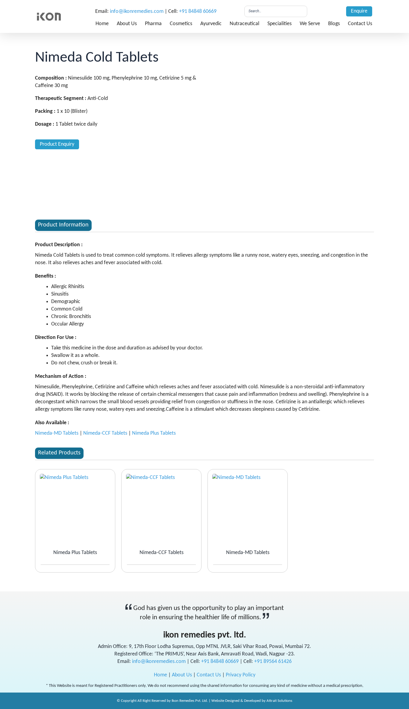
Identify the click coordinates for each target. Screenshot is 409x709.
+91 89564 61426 (273, 661)
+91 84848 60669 (197, 11)
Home (102, 24)
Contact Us (360, 24)
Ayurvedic (211, 24)
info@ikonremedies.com (136, 11)
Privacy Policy (240, 675)
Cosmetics (181, 24)
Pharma (153, 24)
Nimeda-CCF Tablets (105, 433)
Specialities (279, 24)
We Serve (310, 24)
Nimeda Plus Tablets (154, 433)
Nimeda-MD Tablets (56, 433)
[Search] (301, 11)
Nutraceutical (244, 24)
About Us (127, 24)
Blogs (334, 24)
